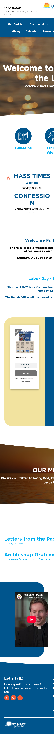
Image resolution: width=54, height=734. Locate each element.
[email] (20, 698)
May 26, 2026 (16, 543)
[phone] (13, 698)
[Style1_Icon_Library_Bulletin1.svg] (23, 143)
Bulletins (23, 148)
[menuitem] (16, 24)
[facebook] (6, 698)
